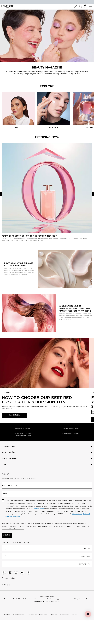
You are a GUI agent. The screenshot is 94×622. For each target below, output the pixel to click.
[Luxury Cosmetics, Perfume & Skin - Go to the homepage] (7, 6)
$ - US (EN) (6, 585)
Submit (6, 535)
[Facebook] (4, 573)
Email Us (86, 548)
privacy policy (54, 601)
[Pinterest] (28, 573)
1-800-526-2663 (83, 556)
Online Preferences (19, 614)
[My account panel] (75, 6)
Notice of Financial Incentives (13, 529)
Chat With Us (84, 564)
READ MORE (14, 415)
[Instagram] (10, 573)
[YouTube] (22, 573)
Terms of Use (67, 523)
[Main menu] (91, 7)
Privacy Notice (80, 526)
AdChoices (38, 601)
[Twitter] (16, 573)
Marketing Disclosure (29, 526)
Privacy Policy (77, 514)
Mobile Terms (39, 508)
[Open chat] (88, 614)
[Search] (80, 6)
